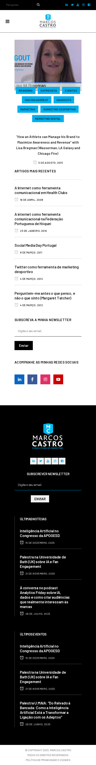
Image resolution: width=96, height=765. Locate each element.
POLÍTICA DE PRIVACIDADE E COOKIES (48, 759)
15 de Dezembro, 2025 (40, 542)
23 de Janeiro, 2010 (33, 230)
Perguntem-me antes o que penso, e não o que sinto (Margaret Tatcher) (45, 295)
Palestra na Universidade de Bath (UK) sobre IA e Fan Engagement (43, 562)
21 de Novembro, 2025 (40, 573)
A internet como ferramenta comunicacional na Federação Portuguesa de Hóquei (39, 219)
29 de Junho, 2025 (37, 724)
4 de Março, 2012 (31, 278)
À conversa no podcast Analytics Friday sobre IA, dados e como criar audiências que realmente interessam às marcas (45, 597)
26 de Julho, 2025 (37, 613)
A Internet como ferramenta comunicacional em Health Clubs (41, 190)
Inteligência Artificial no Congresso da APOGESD (40, 533)
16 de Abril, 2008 (31, 199)
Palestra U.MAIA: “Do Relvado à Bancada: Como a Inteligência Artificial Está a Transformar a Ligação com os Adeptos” (45, 710)
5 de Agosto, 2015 (50, 162)
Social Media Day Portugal (35, 245)
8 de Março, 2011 (30, 252)
